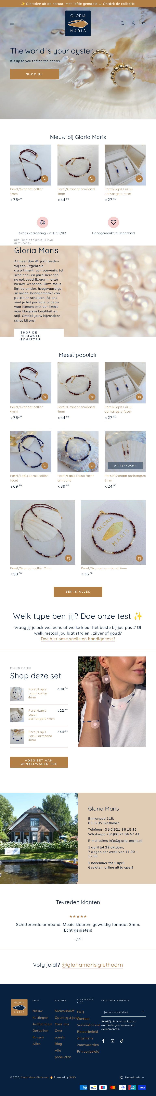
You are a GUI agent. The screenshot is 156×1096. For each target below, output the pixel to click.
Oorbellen (40, 1030)
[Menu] (12, 23)
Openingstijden (67, 1018)
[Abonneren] (143, 1011)
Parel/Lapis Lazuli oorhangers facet (118, 409)
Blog (58, 1044)
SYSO (72, 1077)
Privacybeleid (88, 1051)
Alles (36, 1044)
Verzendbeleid (88, 1025)
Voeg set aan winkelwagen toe (39, 762)
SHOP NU (34, 74)
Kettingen (40, 1018)
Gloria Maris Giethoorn (35, 1077)
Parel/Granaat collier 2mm (31, 568)
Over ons (62, 1024)
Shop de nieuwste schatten (30, 336)
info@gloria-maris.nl (125, 841)
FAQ (80, 1012)
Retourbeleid (87, 1032)
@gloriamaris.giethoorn (92, 964)
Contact (83, 1019)
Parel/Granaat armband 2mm (104, 568)
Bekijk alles (78, 591)
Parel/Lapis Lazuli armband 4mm (40, 736)
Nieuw (37, 1011)
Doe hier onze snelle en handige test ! (78, 638)
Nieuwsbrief (65, 1011)
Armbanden (42, 1024)
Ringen (38, 1037)
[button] (122, 23)
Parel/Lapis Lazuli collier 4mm (38, 693)
